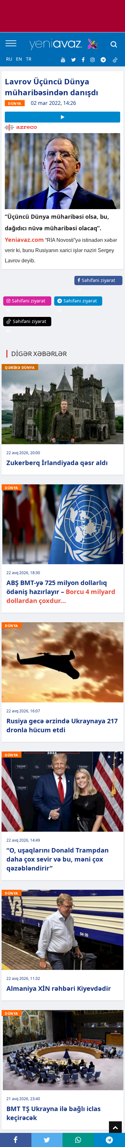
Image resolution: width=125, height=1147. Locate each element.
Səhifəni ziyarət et (96, 284)
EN (19, 59)
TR (28, 59)
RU (9, 59)
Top (115, 1127)
